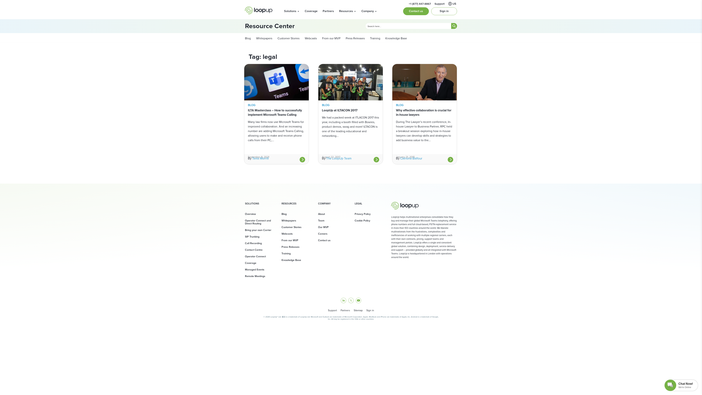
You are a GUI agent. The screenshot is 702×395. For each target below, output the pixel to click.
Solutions (290, 11)
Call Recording (253, 243)
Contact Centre (254, 250)
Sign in (444, 11)
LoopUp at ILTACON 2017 (339, 110)
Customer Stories (288, 38)
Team (321, 220)
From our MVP (330, 38)
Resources (346, 11)
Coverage (311, 11)
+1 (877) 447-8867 (420, 4)
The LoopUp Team (339, 158)
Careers (322, 234)
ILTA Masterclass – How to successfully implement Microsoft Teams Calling (275, 112)
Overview (250, 214)
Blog (248, 38)
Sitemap (358, 310)
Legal (358, 203)
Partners (328, 11)
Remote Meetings (255, 276)
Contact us (416, 11)
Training (374, 38)
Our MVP (323, 227)
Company (367, 11)
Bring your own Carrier (258, 230)
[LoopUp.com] (258, 10)
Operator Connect (255, 256)
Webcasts (310, 38)
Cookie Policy (362, 220)
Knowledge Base (396, 38)
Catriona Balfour (411, 158)
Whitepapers (263, 38)
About (321, 214)
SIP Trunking (252, 236)
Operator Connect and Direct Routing (258, 222)
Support (440, 4)
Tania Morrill (260, 158)
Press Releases (355, 38)
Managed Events (254, 269)
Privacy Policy (363, 214)
